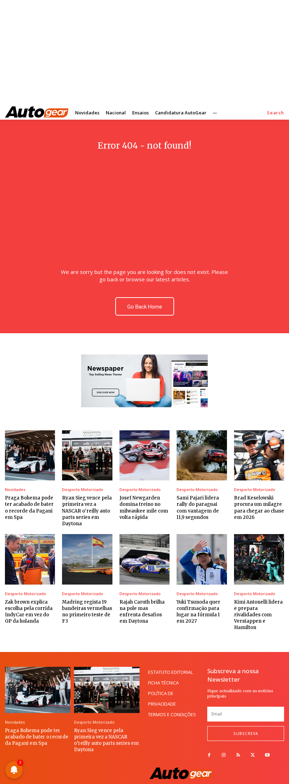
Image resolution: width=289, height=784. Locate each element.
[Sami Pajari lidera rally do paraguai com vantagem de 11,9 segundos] (202, 455)
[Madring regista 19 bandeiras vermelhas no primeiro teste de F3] (87, 559)
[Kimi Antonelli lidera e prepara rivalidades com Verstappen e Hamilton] (259, 559)
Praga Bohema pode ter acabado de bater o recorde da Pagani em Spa (36, 737)
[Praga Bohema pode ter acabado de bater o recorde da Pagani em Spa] (30, 455)
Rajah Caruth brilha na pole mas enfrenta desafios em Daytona (142, 611)
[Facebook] (209, 755)
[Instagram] (223, 755)
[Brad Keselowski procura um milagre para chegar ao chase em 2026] (259, 455)
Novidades (15, 489)
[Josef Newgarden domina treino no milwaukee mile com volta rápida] (144, 455)
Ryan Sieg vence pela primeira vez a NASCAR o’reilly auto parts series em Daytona (87, 511)
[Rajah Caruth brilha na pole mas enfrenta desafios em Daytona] (144, 559)
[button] (275, 113)
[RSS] (238, 755)
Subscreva (245, 733)
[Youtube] (267, 755)
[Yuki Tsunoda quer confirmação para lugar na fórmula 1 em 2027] (202, 559)
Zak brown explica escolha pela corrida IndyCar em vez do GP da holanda (29, 611)
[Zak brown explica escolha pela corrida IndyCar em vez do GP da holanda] (30, 559)
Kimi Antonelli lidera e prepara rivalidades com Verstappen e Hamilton (258, 615)
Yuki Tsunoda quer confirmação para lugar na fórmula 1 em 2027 (198, 611)
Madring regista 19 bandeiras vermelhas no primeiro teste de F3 (87, 611)
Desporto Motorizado (82, 489)
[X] (252, 755)
